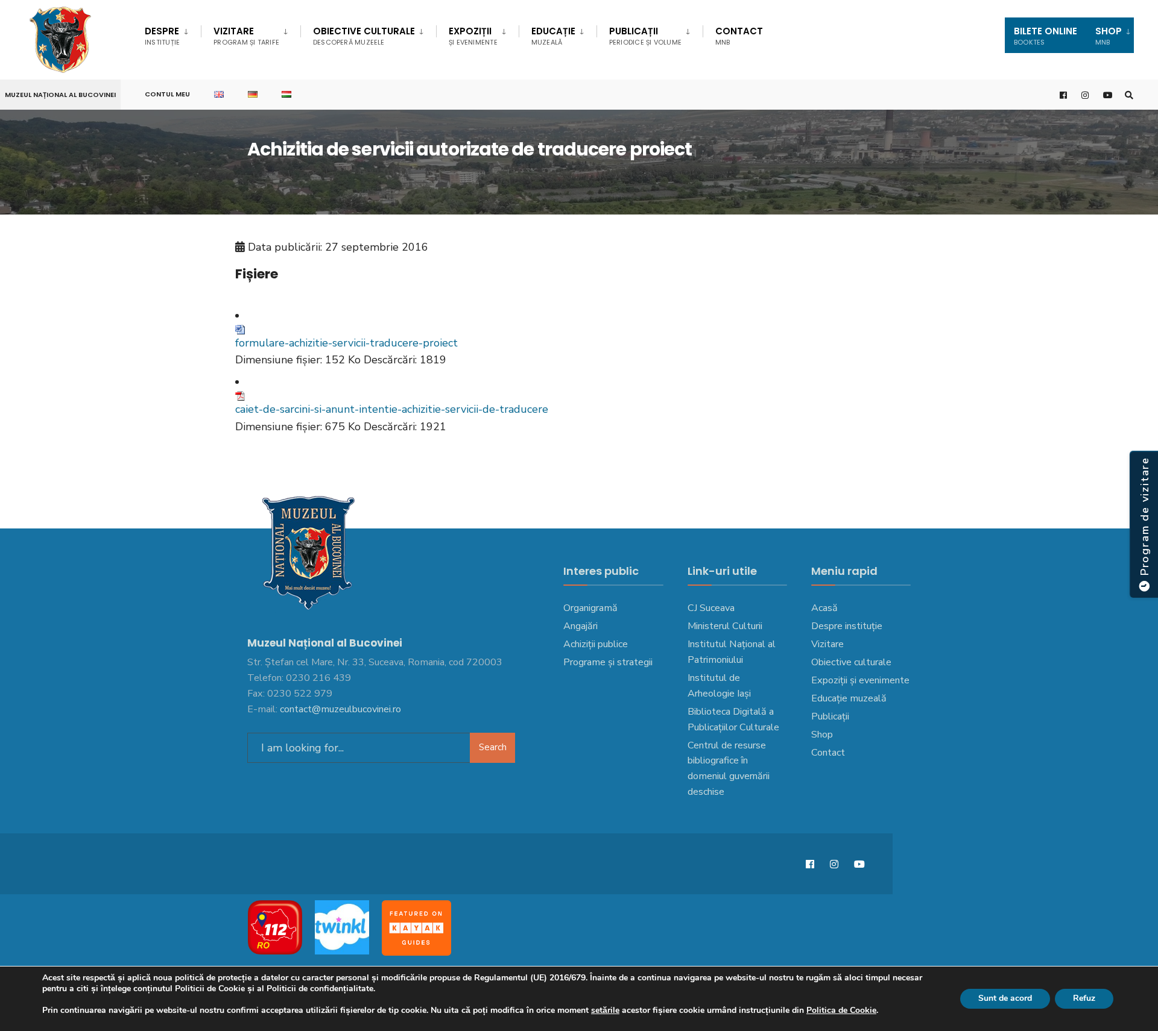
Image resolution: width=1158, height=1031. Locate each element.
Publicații (645, 36)
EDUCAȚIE (553, 36)
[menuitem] (173, 33)
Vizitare (246, 36)
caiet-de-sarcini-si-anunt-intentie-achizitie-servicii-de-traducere (391, 409)
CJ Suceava (711, 608)
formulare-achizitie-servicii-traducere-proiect (346, 343)
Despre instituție (846, 626)
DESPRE (162, 36)
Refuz (1084, 998)
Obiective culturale (364, 36)
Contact (739, 36)
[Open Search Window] (1129, 94)
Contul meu (167, 94)
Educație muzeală (849, 698)
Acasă (824, 608)
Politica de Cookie (841, 1010)
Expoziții (473, 36)
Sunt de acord (1005, 998)
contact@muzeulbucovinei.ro (340, 709)
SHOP (1108, 36)
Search (493, 747)
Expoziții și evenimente (860, 680)
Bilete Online (1045, 36)
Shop (822, 734)
